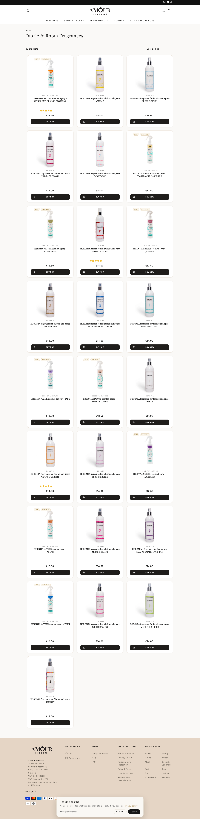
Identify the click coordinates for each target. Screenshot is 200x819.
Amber (165, 758)
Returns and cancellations (124, 778)
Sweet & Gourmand (167, 763)
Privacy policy (131, 806)
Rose (164, 769)
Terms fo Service (126, 753)
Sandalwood (151, 777)
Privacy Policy (125, 758)
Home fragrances (142, 20)
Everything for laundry (107, 20)
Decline (120, 812)
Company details (100, 753)
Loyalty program (126, 773)
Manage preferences (68, 812)
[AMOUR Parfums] (100, 11)
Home (28, 30)
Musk (147, 762)
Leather (165, 773)
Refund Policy (124, 769)
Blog (94, 758)
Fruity (148, 769)
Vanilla (148, 753)
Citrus (148, 758)
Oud (147, 773)
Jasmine (166, 777)
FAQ (94, 762)
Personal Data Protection (125, 763)
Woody (165, 753)
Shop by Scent (74, 20)
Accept (134, 812)
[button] (46, 110)
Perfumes (52, 20)
